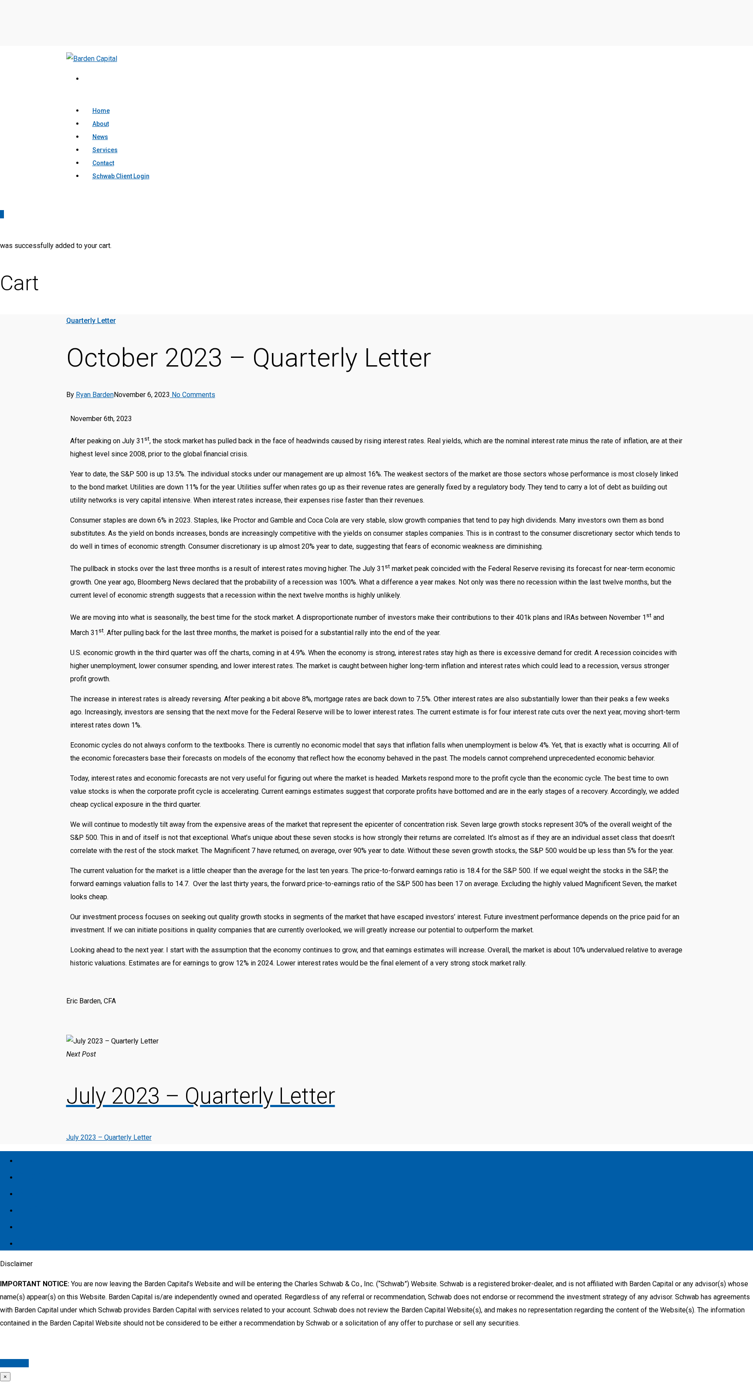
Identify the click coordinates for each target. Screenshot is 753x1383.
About (35, 1175)
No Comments (192, 395)
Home (34, 1158)
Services (42, 1208)
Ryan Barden (95, 395)
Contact (40, 1225)
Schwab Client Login (120, 176)
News (33, 1192)
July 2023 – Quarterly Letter (109, 1137)
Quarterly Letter (91, 320)
